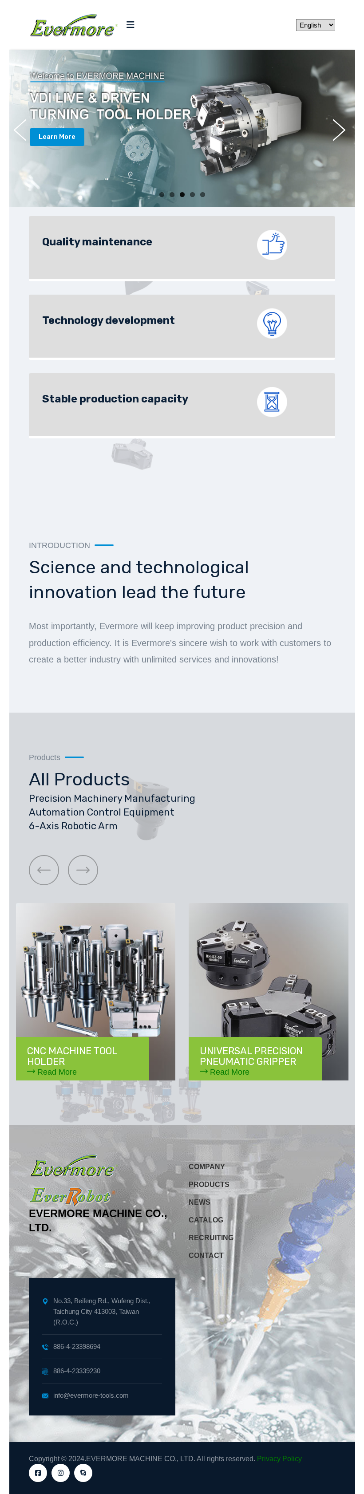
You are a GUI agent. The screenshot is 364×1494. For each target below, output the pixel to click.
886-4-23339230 (76, 1371)
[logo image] (73, 25)
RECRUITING (211, 1238)
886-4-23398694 (76, 1346)
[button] (44, 870)
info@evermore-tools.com (91, 1395)
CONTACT (206, 1255)
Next (342, 130)
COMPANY (207, 1167)
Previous (23, 130)
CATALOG (206, 1220)
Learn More (57, 137)
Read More (56, 1072)
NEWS (199, 1202)
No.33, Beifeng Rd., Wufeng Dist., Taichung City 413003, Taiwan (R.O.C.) (101, 1311)
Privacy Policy (279, 1458)
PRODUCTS (209, 1184)
